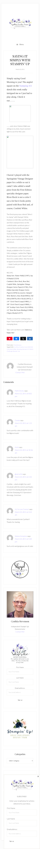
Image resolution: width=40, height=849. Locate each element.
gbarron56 (18, 474)
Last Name (20, 678)
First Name (20, 667)
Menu (21, 44)
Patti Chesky (19, 391)
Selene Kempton (21, 536)
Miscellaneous (17, 345)
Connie (17, 420)
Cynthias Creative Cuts (20, 347)
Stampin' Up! (16, 351)
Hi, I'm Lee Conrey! (22, 509)
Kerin (17, 447)
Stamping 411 (25, 86)
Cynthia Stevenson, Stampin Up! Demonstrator (20, 24)
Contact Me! (20, 372)
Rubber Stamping (17, 349)
